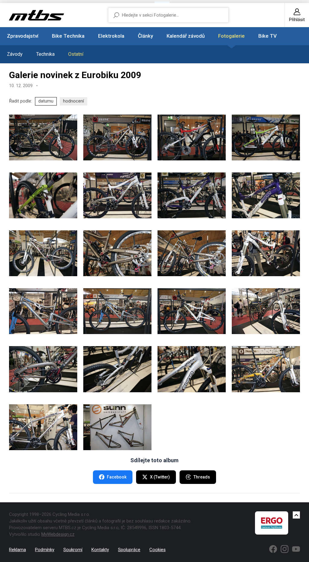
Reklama (17, 549)
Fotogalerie (231, 36)
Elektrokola (111, 36)
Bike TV (267, 36)
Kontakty (100, 549)
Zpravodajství (22, 36)
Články (145, 36)
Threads (201, 477)
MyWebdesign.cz (58, 534)
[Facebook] (273, 549)
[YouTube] (296, 549)
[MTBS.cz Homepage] (36, 15)
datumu (45, 101)
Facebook (116, 477)
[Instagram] (284, 549)
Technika (45, 54)
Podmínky (44, 549)
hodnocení (73, 101)
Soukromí (72, 549)
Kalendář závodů (186, 36)
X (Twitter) (160, 477)
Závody (15, 54)
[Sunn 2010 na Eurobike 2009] (43, 137)
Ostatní (75, 54)
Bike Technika (68, 36)
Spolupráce (129, 549)
